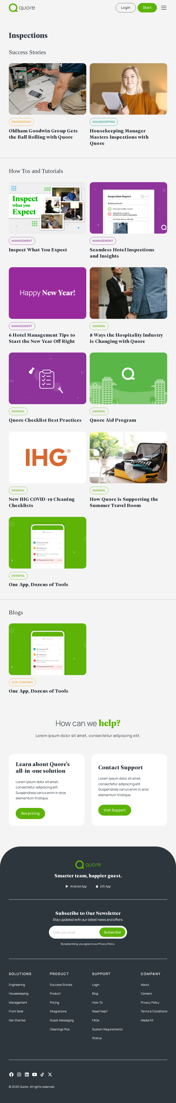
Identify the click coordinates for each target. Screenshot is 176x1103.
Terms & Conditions (154, 1011)
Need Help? (100, 1011)
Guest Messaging (62, 1020)
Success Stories (61, 985)
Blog (95, 993)
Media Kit (147, 1020)
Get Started (17, 1020)
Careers (146, 993)
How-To (97, 1002)
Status (97, 1038)
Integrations (58, 1011)
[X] (50, 1074)
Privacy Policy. (106, 944)
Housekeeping (18, 993)
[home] (22, 7)
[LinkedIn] (26, 1074)
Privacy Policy (150, 1002)
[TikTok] (42, 1074)
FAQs (95, 1020)
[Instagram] (19, 1074)
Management (18, 1002)
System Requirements (107, 1029)
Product (55, 993)
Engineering (17, 985)
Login (95, 985)
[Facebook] (11, 1074)
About (145, 985)
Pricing (54, 1002)
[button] (163, 8)
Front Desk (16, 1011)
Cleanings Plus (60, 1029)
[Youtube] (34, 1074)
